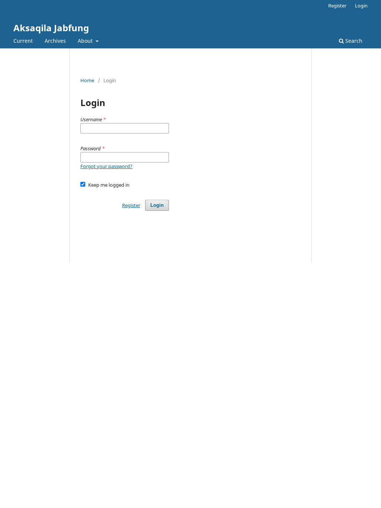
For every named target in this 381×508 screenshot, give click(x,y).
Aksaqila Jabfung (51, 28)
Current (23, 40)
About (86, 40)
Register (337, 5)
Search (353, 40)
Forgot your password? (106, 166)
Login (361, 5)
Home (87, 80)
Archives (55, 40)
